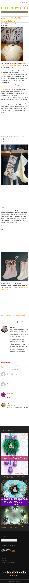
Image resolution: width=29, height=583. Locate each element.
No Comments (14, 527)
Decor (12, 476)
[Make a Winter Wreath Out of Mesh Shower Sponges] (14, 502)
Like (8, 321)
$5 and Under (3, 476)
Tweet (15, 321)
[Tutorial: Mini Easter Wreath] (14, 454)
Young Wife (10, 373)
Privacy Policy (4, 560)
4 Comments (18, 23)
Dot (3, 104)
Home (2, 15)
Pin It (22, 321)
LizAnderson (5, 89)
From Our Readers (9, 15)
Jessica (4, 97)
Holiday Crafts (16, 476)
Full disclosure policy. (5, 367)
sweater (23, 315)
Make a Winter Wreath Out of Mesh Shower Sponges (12, 526)
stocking (19, 315)
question (15, 315)
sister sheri (10, 393)
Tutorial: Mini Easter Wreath (7, 477)
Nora (4, 70)
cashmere (9, 315)
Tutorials (23, 476)
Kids (20, 476)
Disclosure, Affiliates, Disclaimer (8, 562)
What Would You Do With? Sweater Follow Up (11, 19)
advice (5, 315)
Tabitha (4, 103)
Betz (4, 84)
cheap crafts (8, 476)
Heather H (5, 74)
